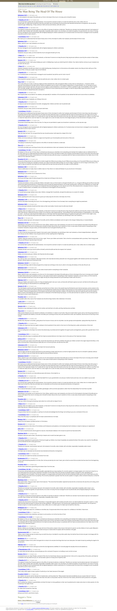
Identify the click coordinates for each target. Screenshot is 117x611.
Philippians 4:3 (22, 257)
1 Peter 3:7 (21, 66)
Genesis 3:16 (21, 60)
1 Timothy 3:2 (22, 444)
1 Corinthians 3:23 (23, 591)
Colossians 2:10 (22, 345)
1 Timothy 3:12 (22, 102)
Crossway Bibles (30, 609)
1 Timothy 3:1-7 (22, 560)
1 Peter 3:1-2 (21, 404)
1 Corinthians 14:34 (23, 120)
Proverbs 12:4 (22, 297)
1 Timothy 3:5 (22, 72)
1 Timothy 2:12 (22, 77)
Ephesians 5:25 (22, 51)
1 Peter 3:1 (21, 55)
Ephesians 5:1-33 (23, 181)
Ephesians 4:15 (22, 195)
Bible (22, 603)
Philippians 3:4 (22, 507)
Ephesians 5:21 (22, 171)
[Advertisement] (103, 12)
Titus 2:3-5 (21, 311)
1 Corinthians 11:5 (23, 334)
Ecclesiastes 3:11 (23, 458)
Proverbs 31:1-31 (23, 159)
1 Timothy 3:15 (22, 323)
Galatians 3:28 (22, 167)
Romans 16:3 (21, 419)
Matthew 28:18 (22, 433)
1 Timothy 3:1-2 (22, 494)
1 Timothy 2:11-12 (23, 243)
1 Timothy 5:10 (22, 438)
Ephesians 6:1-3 (22, 236)
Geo (55, 0)
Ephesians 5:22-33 (23, 272)
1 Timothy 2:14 (22, 449)
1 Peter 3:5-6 (21, 230)
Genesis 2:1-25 (22, 286)
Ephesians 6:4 (22, 136)
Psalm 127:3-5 (22, 526)
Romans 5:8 (21, 371)
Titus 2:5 (20, 145)
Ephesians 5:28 (22, 204)
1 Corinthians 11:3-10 (24, 362)
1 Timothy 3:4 (22, 46)
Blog (72, 0)
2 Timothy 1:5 (22, 376)
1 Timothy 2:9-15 (23, 500)
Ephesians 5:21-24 (23, 391)
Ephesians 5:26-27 (23, 349)
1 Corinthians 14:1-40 (24, 469)
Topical (62, 0)
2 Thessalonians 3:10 (24, 549)
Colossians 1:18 (22, 199)
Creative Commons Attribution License (40, 608)
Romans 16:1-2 (22, 554)
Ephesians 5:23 (22, 15)
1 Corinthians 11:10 (23, 569)
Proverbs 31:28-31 (23, 574)
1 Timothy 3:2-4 (22, 486)
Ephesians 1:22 (22, 176)
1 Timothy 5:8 (22, 92)
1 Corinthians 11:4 (23, 415)
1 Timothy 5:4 (22, 580)
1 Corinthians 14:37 (23, 410)
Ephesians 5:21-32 (23, 222)
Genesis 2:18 (21, 131)
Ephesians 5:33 (22, 247)
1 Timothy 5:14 (22, 190)
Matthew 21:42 (22, 480)
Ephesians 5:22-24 (23, 356)
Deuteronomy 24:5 (23, 532)
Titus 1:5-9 (21, 82)
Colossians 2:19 (22, 328)
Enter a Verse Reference (29, 600)
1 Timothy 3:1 (22, 140)
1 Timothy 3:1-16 (23, 27)
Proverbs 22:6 (22, 399)
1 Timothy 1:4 (22, 387)
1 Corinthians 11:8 (23, 453)
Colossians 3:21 (22, 252)
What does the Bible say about (27, 4)
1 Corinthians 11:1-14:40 (25, 517)
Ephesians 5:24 (22, 267)
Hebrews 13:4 (22, 544)
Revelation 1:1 (22, 538)
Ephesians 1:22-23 (23, 263)
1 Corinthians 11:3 (23, 36)
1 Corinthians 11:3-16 (24, 111)
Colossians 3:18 (22, 97)
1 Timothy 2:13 (22, 586)
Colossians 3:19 (22, 106)
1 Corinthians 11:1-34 (24, 150)
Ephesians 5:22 (22, 41)
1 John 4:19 (21, 301)
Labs (68, 0)
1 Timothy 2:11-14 (23, 380)
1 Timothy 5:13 (22, 318)
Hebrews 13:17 (22, 280)
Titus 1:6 (20, 218)
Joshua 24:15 (21, 339)
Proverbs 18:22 (22, 464)
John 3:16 (20, 429)
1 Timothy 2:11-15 (23, 20)
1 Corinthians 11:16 (23, 512)
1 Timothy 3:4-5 (22, 125)
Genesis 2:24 (21, 306)
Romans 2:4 (21, 424)
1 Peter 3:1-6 (21, 209)
